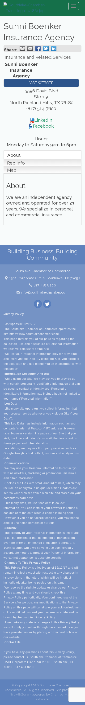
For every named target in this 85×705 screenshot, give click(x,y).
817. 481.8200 (44, 285)
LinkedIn (43, 120)
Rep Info (16, 162)
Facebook (43, 126)
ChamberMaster (63, 694)
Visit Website (41, 83)
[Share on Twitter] (46, 48)
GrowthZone (19, 694)
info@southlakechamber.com (44, 292)
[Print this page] (22, 48)
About (14, 155)
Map (11, 170)
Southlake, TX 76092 (44, 278)
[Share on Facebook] (38, 48)
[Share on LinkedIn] (53, 48)
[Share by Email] (30, 48)
